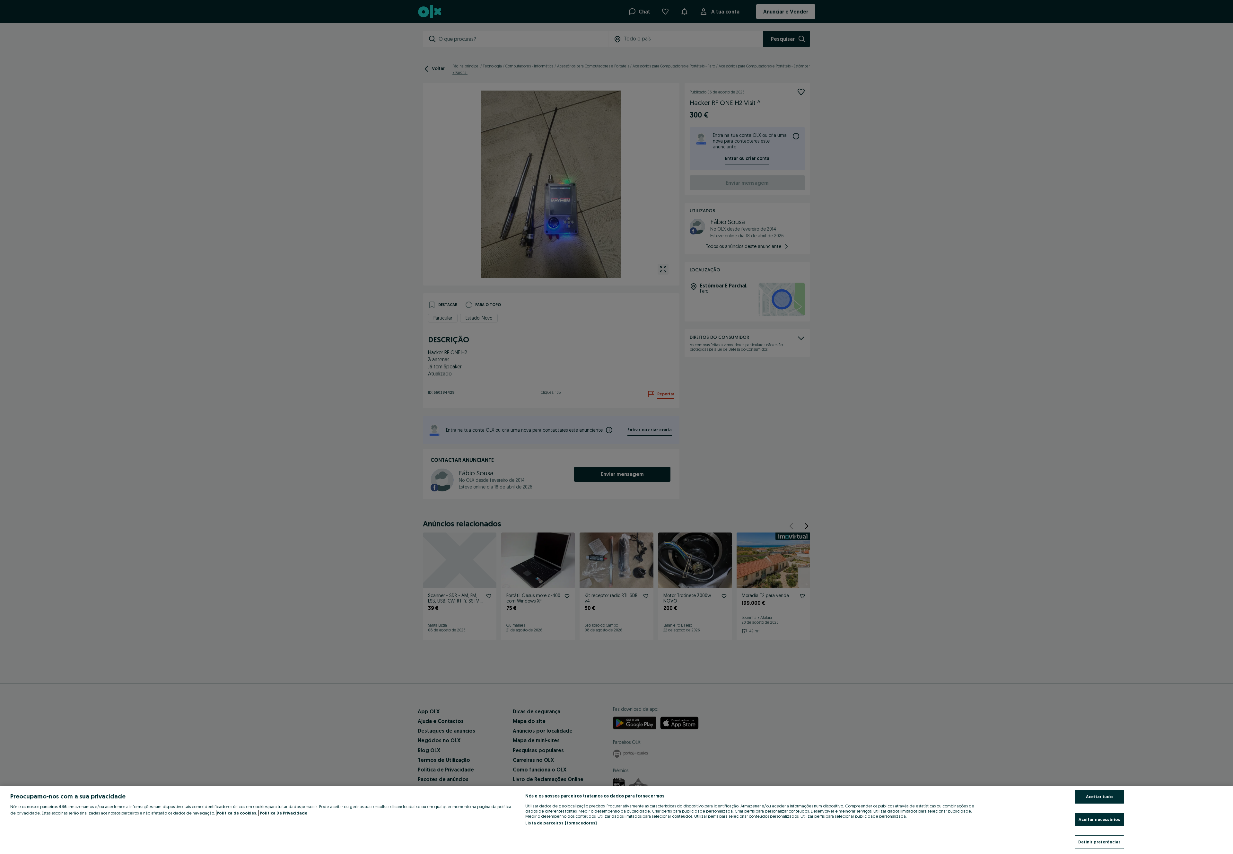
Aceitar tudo (1099, 796)
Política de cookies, (237, 812)
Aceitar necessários (1099, 819)
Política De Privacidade (283, 812)
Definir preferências (1099, 841)
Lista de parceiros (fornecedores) (561, 822)
